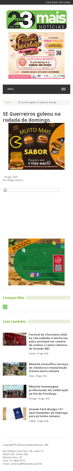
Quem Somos (51, 2)
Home (8, 102)
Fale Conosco (64, 2)
